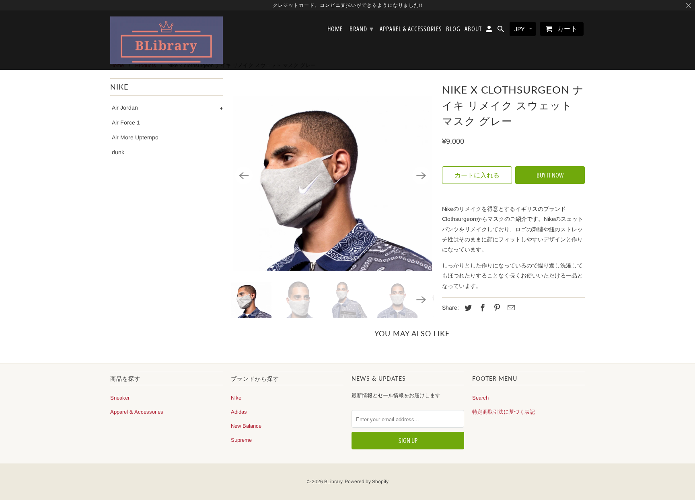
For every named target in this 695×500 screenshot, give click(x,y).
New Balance (246, 426)
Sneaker (120, 398)
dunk (118, 152)
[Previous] (244, 175)
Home (335, 29)
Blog (453, 29)
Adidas (239, 412)
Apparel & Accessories (136, 412)
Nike (236, 398)
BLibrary (333, 481)
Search (480, 398)
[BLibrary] (166, 40)
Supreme (241, 440)
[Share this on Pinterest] (495, 308)
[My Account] (489, 30)
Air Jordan (125, 107)
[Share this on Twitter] (467, 308)
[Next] (421, 175)
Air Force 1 (126, 122)
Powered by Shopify (367, 481)
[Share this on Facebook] (481, 308)
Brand (362, 28)
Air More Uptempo (135, 137)
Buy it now (550, 175)
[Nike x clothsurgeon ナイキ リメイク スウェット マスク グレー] (332, 175)
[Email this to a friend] (510, 308)
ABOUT (473, 29)
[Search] (501, 30)
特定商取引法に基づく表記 (503, 412)
